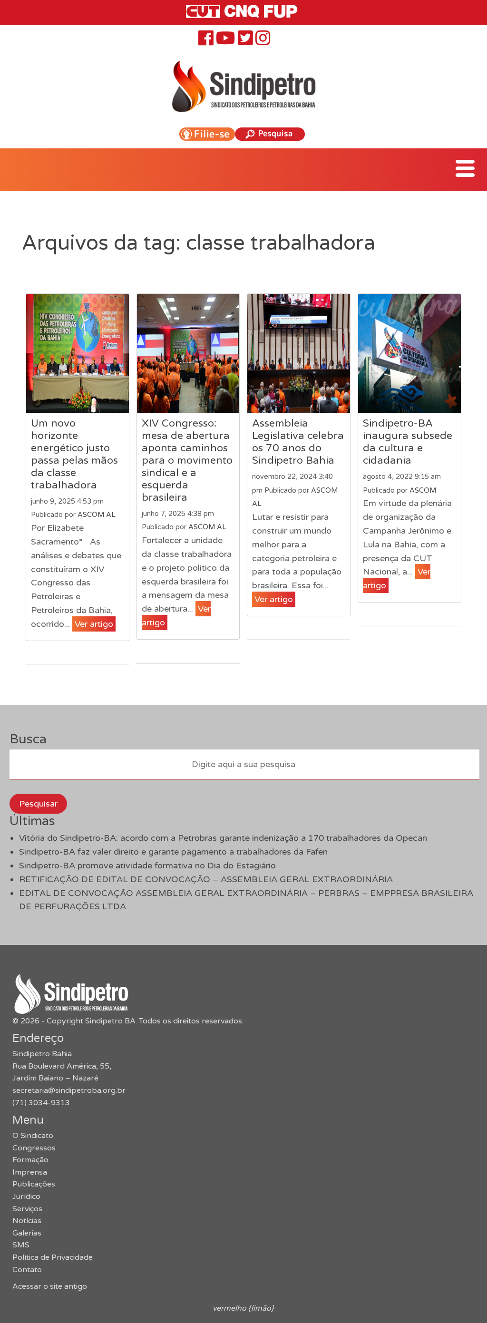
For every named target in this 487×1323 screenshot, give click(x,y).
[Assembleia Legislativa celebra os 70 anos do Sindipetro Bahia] (298, 353)
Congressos (34, 1148)
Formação (30, 1160)
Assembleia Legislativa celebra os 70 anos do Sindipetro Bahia (298, 442)
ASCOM (422, 490)
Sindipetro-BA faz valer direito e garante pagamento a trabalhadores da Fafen (173, 851)
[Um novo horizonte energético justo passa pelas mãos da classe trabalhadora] (77, 353)
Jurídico (26, 1196)
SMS (20, 1245)
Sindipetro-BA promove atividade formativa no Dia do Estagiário (147, 865)
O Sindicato (32, 1135)
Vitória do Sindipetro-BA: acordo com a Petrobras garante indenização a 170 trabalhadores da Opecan (223, 838)
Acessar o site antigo (49, 1286)
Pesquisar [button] (38, 803)
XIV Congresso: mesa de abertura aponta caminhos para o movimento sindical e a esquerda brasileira (187, 460)
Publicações (33, 1184)
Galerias (26, 1233)
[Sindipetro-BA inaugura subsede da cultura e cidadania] (409, 353)
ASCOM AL (97, 515)
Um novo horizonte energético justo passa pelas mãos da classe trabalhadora (74, 454)
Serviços (27, 1209)
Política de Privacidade (52, 1257)
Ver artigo (94, 624)
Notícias (26, 1221)
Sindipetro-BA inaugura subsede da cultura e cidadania (407, 442)
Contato (27, 1269)
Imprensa (29, 1172)
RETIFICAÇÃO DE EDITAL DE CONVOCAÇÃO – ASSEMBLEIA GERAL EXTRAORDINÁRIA (206, 879)
